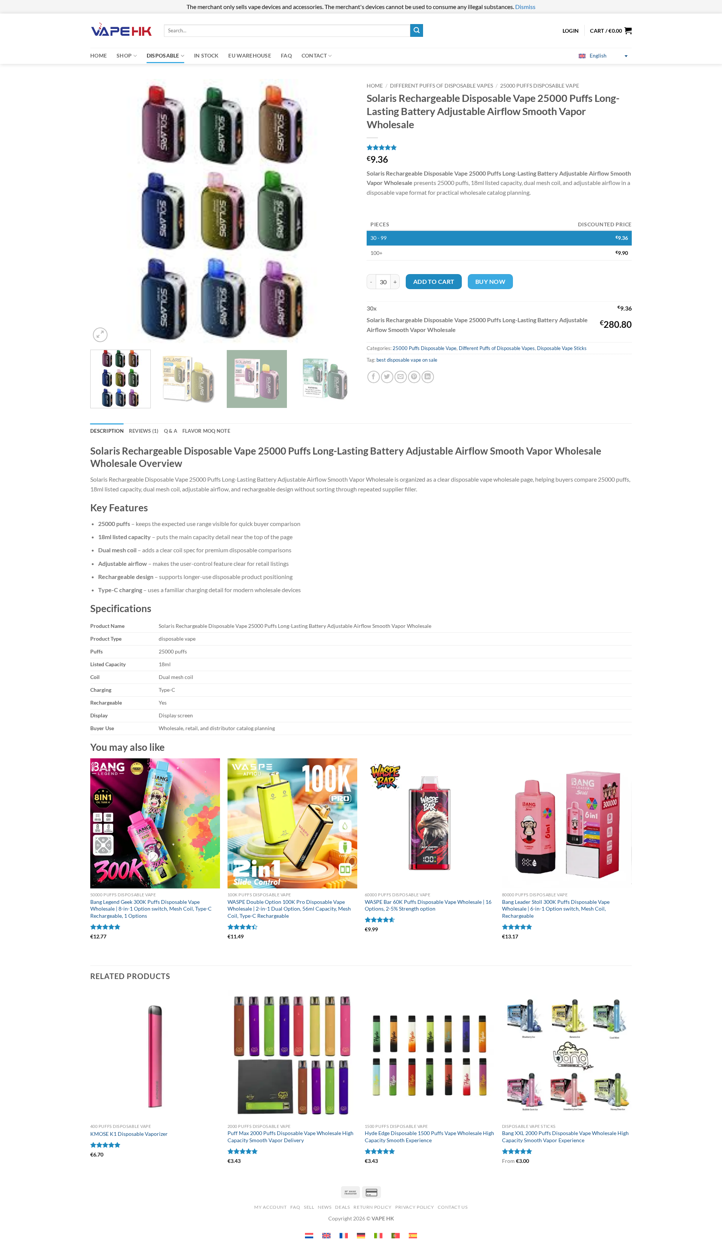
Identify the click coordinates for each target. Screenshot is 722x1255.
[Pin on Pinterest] (414, 377)
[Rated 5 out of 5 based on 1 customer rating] (499, 147)
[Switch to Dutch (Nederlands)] (309, 1235)
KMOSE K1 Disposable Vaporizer (129, 1134)
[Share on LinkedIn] (428, 377)
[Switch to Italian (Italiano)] (378, 1235)
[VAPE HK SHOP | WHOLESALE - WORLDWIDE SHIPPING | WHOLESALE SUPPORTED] (121, 30)
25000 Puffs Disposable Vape (539, 86)
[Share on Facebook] (373, 377)
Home (98, 55)
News (324, 1207)
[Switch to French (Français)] (343, 1235)
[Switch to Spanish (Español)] (413, 1235)
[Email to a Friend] (400, 377)
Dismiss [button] (525, 6)
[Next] (340, 211)
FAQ (286, 55)
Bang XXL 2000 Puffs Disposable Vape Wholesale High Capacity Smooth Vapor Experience (565, 1136)
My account (270, 1207)
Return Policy (372, 1207)
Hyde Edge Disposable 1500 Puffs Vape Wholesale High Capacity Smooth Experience (429, 1136)
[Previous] (105, 211)
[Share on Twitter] (387, 377)
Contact (314, 55)
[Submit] (416, 30)
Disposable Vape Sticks (562, 348)
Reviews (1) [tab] (144, 431)
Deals (342, 1207)
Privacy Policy (414, 1207)
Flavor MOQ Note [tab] (206, 431)
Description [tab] (107, 431)
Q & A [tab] (170, 431)
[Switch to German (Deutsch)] (361, 1235)
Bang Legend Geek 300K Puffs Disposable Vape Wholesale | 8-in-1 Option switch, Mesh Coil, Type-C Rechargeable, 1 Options (151, 909)
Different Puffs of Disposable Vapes (441, 86)
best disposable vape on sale (406, 360)
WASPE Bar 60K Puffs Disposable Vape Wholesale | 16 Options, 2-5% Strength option (428, 905)
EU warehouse (249, 55)
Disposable (163, 55)
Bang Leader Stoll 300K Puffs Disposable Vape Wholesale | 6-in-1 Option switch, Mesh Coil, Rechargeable (556, 909)
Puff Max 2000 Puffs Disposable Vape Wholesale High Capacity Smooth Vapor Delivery (290, 1136)
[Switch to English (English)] (326, 1235)
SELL (309, 1207)
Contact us (452, 1207)
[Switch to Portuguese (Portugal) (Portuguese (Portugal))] (395, 1235)
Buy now (490, 281)
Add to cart (434, 281)
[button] (611, 30)
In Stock (206, 55)
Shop (124, 55)
